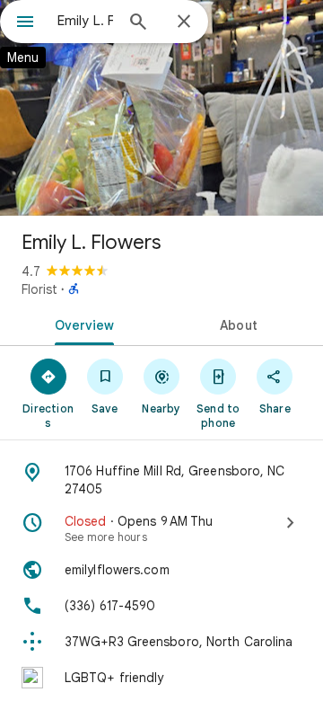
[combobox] (85, 20)
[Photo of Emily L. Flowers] (161, 108)
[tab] (81, 323)
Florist (39, 289)
